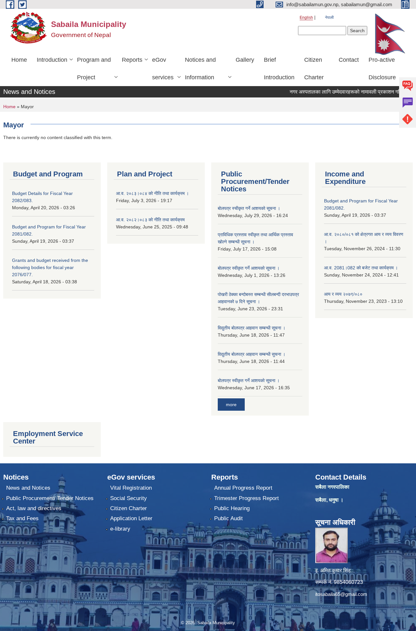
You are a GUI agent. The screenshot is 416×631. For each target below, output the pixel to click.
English (306, 17)
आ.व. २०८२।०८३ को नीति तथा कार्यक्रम (150, 219)
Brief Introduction (279, 69)
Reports (132, 60)
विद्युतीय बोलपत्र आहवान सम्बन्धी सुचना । (251, 354)
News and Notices (28, 488)
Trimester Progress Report (246, 498)
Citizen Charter (314, 69)
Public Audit (228, 518)
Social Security (128, 498)
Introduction (52, 60)
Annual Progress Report (243, 488)
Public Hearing (232, 508)
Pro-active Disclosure (382, 69)
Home (19, 60)
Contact (349, 60)
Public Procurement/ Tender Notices (50, 498)
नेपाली (329, 17)
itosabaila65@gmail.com (341, 594)
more (231, 404)
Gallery (245, 60)
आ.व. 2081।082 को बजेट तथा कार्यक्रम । (361, 267)
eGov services (163, 69)
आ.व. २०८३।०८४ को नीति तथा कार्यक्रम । (152, 193)
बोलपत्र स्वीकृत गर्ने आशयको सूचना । (249, 268)
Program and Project (94, 69)
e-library (120, 529)
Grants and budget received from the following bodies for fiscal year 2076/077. (50, 267)
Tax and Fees (22, 518)
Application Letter (131, 518)
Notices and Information (200, 69)
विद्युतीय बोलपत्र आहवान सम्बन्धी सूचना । (251, 327)
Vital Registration (131, 488)
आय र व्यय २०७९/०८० (343, 294)
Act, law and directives (33, 508)
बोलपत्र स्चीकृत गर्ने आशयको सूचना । (249, 208)
